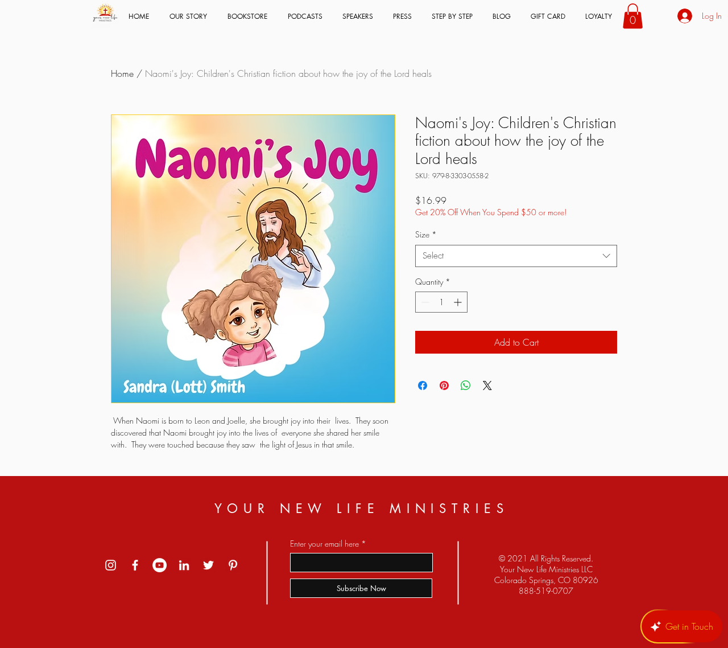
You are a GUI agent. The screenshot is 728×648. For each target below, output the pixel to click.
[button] (632, 15)
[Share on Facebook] (422, 385)
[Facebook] (135, 565)
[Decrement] (424, 302)
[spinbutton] (441, 302)
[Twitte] (208, 565)
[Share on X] (487, 385)
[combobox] (516, 256)
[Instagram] (111, 565)
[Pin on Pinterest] (444, 385)
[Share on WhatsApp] (466, 385)
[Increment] (459, 302)
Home (122, 73)
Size (426, 234)
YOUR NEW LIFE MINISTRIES (361, 508)
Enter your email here (324, 544)
